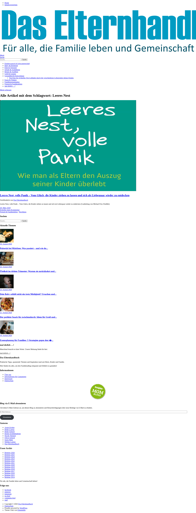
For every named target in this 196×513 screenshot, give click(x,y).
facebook (8, 490)
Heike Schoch (10, 432)
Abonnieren (7, 417)
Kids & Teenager (11, 68)
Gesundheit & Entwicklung (14, 76)
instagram (8, 494)
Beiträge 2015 (10, 475)
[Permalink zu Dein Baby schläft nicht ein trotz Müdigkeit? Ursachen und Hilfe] (7, 288)
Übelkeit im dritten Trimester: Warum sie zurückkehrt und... (28, 271)
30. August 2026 (6, 244)
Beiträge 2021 (10, 463)
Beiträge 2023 (10, 459)
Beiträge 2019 (10, 467)
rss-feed (7, 496)
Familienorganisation (12, 82)
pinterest (8, 492)
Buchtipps (22, 212)
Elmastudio (21, 510)
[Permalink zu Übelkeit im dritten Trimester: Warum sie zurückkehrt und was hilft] (7, 265)
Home (7, 3)
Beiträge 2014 (10, 477)
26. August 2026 (6, 267)
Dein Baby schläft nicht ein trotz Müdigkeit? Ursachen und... (28, 294)
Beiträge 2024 (10, 457)
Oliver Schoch (10, 438)
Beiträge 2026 (10, 453)
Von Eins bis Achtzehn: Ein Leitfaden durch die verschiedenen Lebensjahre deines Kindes (41, 78)
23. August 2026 (6, 290)
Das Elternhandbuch (20, 200)
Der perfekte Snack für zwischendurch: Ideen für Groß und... (28, 317)
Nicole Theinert (10, 436)
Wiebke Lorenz (10, 442)
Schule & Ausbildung (12, 70)
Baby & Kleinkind (11, 66)
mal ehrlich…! (5, 353)
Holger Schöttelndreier (13, 434)
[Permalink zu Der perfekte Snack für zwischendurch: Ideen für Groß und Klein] (7, 311)
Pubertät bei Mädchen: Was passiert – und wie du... (24, 248)
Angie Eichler (10, 428)
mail (6, 500)
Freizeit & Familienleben (13, 84)
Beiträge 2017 (10, 471)
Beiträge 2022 (10, 461)
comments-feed (10, 498)
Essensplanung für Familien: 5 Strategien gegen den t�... (26, 340)
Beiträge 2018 (10, 469)
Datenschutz (9, 381)
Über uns (8, 375)
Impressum (8, 379)
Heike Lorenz (9, 430)
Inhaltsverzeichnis (11, 5)
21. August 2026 (6, 313)
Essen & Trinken (11, 80)
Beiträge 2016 (10, 473)
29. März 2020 (5, 208)
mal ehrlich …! (10, 86)
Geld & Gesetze (10, 74)
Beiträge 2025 (10, 455)
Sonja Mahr (9, 440)
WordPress (23, 508)
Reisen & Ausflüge (11, 72)
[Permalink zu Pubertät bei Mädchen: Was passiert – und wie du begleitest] (7, 242)
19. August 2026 (6, 335)
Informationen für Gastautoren (15, 377)
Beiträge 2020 (10, 465)
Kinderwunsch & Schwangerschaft (17, 64)
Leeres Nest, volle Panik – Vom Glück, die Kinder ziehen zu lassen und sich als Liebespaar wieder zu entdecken (64, 195)
